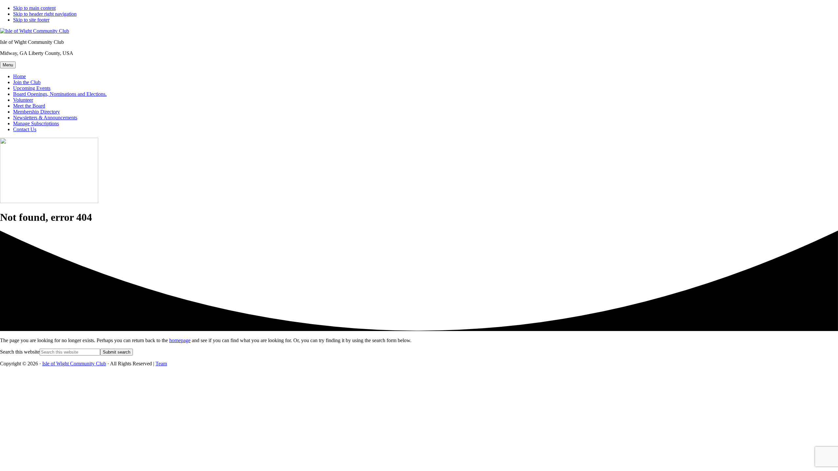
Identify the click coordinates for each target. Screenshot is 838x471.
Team (161, 363)
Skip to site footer (31, 20)
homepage (180, 340)
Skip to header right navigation (45, 14)
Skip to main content (34, 8)
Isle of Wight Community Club (74, 363)
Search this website (20, 352)
